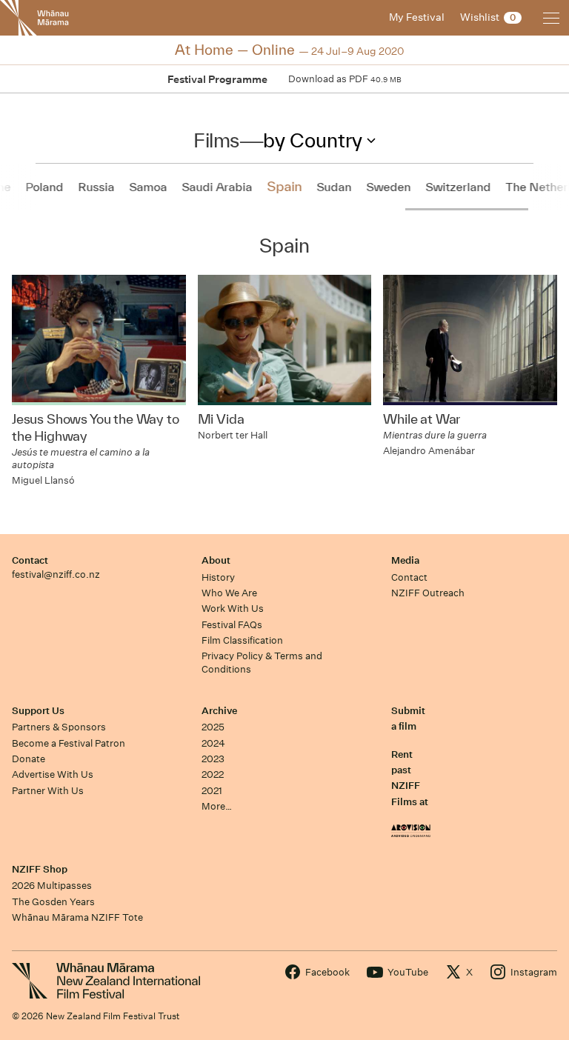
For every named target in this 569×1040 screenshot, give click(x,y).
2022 (213, 774)
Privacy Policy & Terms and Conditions (262, 662)
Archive (219, 710)
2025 (213, 727)
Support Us (38, 710)
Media (405, 560)
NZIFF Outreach (428, 593)
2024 (213, 743)
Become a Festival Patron (68, 743)
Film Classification (242, 640)
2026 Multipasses (52, 885)
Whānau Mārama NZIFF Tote (77, 917)
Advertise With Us (52, 774)
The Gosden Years (53, 902)
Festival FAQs (232, 625)
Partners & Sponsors (59, 727)
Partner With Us (48, 790)
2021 (212, 790)
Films (216, 140)
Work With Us (233, 608)
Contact (30, 560)
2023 (213, 759)
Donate (28, 759)
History (218, 577)
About (216, 560)
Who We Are (229, 593)
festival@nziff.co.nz (56, 574)
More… (217, 806)
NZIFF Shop (39, 869)
